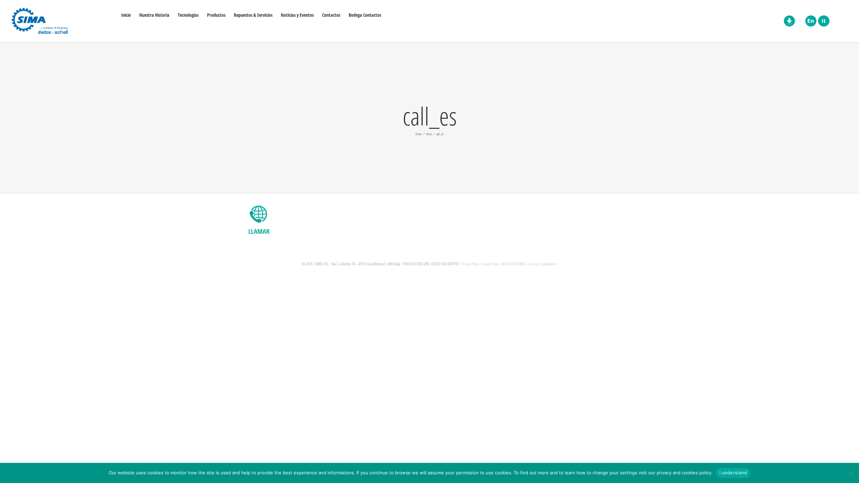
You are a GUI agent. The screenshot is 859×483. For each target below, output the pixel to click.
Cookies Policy (490, 263)
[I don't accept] (850, 473)
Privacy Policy (470, 263)
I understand (733, 472)
